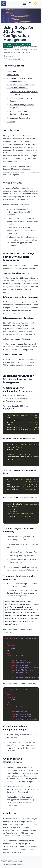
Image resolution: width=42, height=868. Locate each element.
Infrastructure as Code (12, 44)
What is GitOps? (13, 75)
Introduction (11, 71)
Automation (26, 44)
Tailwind (20, 864)
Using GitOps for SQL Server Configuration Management (18, 33)
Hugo (12, 864)
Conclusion (11, 122)
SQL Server (8, 47)
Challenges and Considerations (18, 118)
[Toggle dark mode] (37, 3)
